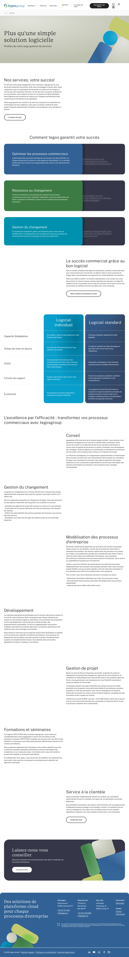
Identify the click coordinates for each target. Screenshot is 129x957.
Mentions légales (27, 952)
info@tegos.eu (62, 913)
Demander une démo (99, 5)
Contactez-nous (76, 820)
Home (5, 13)
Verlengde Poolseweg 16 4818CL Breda (101, 906)
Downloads (120, 903)
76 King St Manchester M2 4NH (82, 906)
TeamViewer (120, 914)
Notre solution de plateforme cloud (83, 294)
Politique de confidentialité (46, 952)
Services (43, 6)
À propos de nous (78, 5)
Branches (53, 6)
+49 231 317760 (63, 910)
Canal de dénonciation (66, 952)
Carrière (65, 5)
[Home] (14, 5)
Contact (119, 911)
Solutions (31, 6)
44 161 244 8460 (85, 913)
